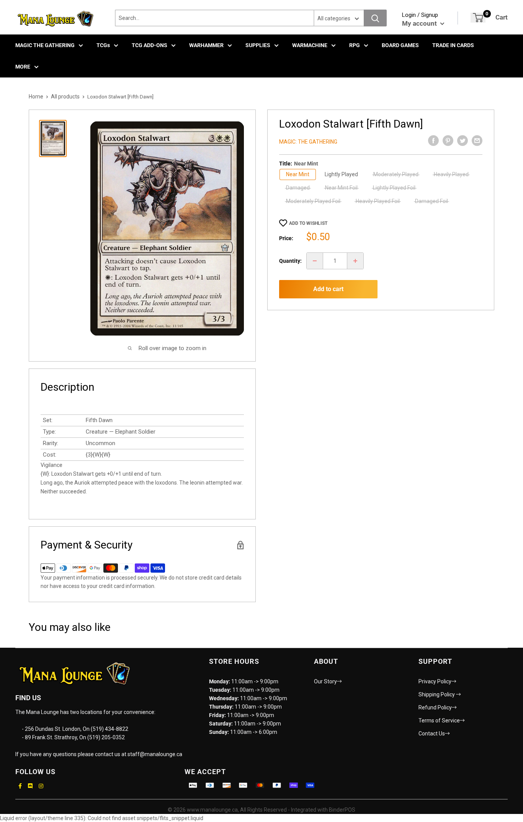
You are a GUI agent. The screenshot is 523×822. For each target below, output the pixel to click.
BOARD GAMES (400, 45)
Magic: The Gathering (308, 142)
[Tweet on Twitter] (462, 140)
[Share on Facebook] (433, 140)
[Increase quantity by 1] (355, 261)
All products (65, 96)
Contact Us (431, 733)
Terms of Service (439, 720)
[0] (478, 18)
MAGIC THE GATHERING (45, 45)
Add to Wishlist (308, 223)
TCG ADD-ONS (149, 45)
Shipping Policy (437, 694)
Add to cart (328, 289)
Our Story (325, 681)
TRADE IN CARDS (453, 45)
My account (420, 23)
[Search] (375, 18)
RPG (354, 45)
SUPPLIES (257, 45)
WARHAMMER (206, 45)
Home (36, 96)
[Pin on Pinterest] (448, 140)
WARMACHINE (309, 45)
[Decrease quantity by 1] (315, 261)
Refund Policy (435, 707)
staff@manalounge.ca (154, 754)
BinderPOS (342, 810)
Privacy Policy (434, 681)
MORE (22, 67)
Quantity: (290, 261)
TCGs (103, 45)
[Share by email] (477, 140)
